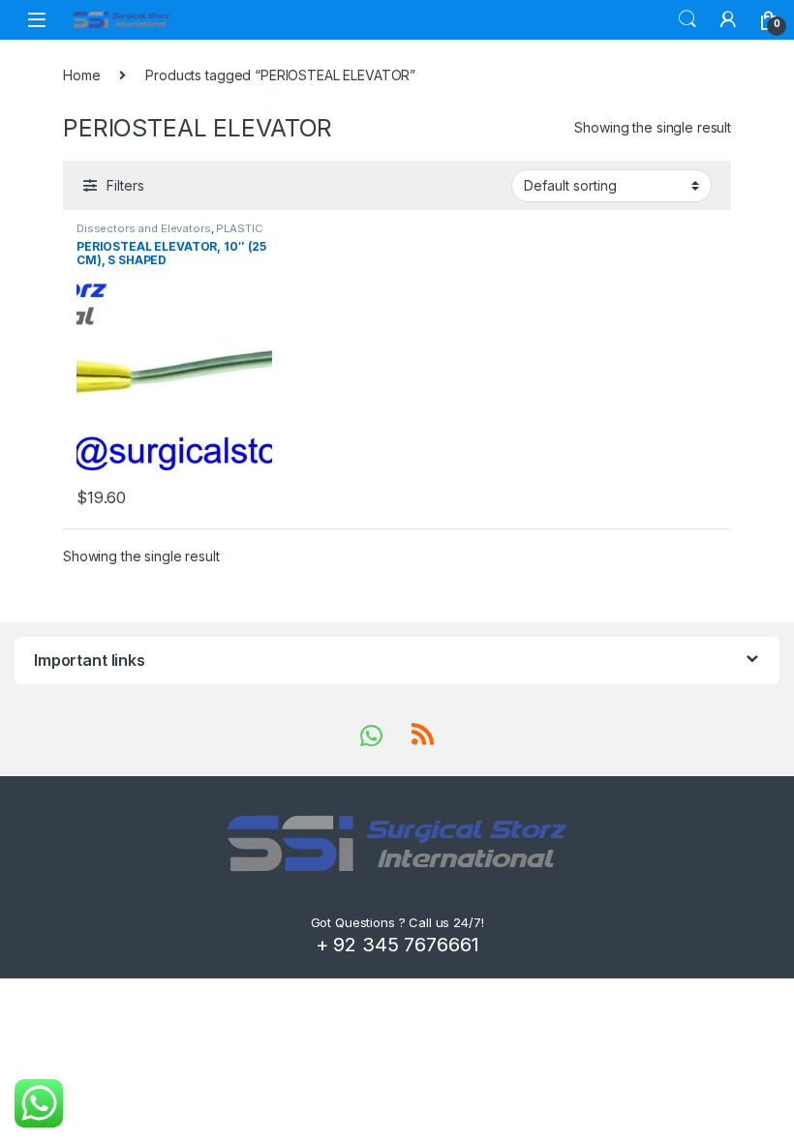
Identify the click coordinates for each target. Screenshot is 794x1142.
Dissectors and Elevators (143, 228)
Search (687, 19)
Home (81, 75)
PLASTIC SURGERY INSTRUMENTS (169, 234)
